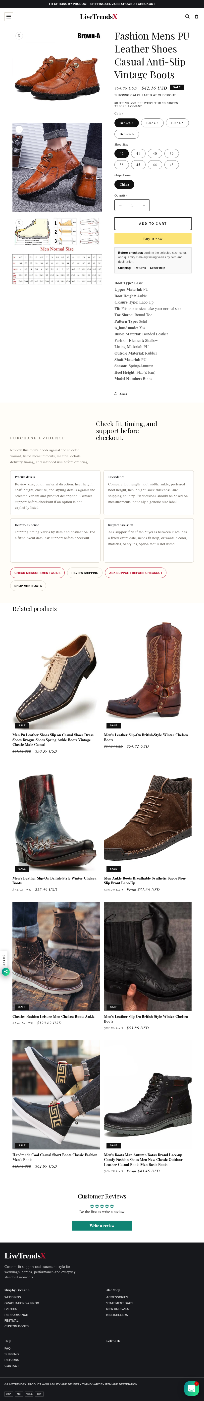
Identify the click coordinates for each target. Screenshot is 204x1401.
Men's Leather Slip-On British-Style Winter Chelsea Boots (146, 737)
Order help (157, 268)
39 (172, 153)
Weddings (12, 1297)
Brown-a (127, 122)
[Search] (187, 16)
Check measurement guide (37, 573)
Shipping (122, 95)
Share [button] (123, 393)
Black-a (152, 122)
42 (122, 153)
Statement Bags (119, 1303)
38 (122, 164)
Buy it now (153, 238)
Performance (16, 1315)
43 (172, 164)
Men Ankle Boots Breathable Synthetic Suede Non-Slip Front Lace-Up (145, 880)
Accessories (117, 1297)
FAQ (7, 1348)
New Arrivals (117, 1309)
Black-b (177, 122)
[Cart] (197, 16)
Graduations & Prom (21, 1303)
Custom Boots (16, 1326)
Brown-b (127, 134)
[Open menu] (8, 16)
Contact (11, 1366)
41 (138, 153)
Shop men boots (28, 585)
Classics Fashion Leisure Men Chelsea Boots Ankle (53, 1016)
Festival (11, 1320)
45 (138, 164)
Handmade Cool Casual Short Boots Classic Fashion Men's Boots (54, 1157)
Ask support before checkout (135, 573)
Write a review (102, 1225)
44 (155, 164)
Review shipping (84, 573)
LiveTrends (98, 16)
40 (155, 153)
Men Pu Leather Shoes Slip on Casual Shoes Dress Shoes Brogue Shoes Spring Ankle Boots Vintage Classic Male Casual (53, 739)
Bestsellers (117, 1315)
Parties (10, 1309)
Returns (140, 268)
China (124, 184)
